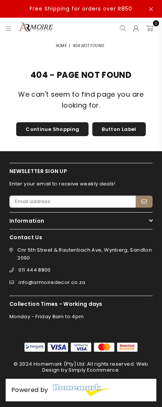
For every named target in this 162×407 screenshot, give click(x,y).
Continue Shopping (52, 129)
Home (61, 46)
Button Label (119, 129)
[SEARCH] (123, 27)
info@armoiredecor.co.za (51, 282)
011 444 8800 (34, 269)
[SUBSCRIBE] (144, 202)
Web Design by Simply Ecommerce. (95, 367)
